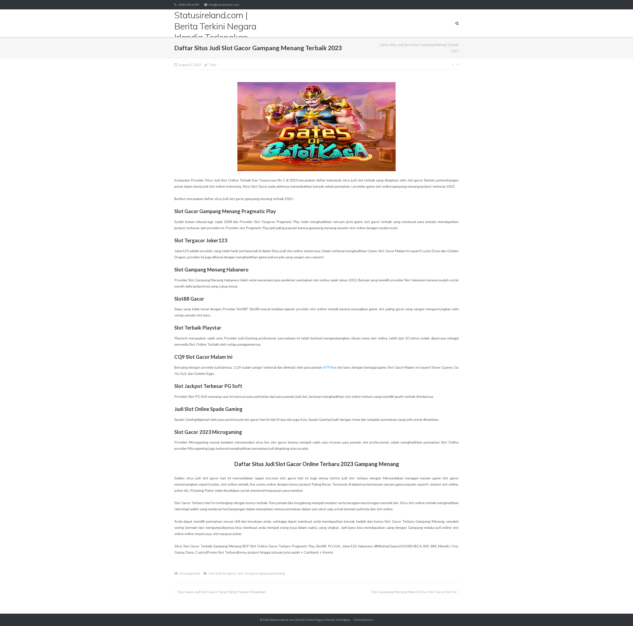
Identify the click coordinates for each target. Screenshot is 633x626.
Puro (370, 620)
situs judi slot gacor (222, 573)
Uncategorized (189, 573)
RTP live (329, 367)
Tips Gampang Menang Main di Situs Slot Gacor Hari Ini (413, 592)
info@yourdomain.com (224, 4)
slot (240, 573)
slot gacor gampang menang (264, 573)
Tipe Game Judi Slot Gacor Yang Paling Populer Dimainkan (221, 592)
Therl (212, 65)
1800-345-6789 (188, 4)
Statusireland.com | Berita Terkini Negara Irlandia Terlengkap (310, 620)
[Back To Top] (621, 614)
